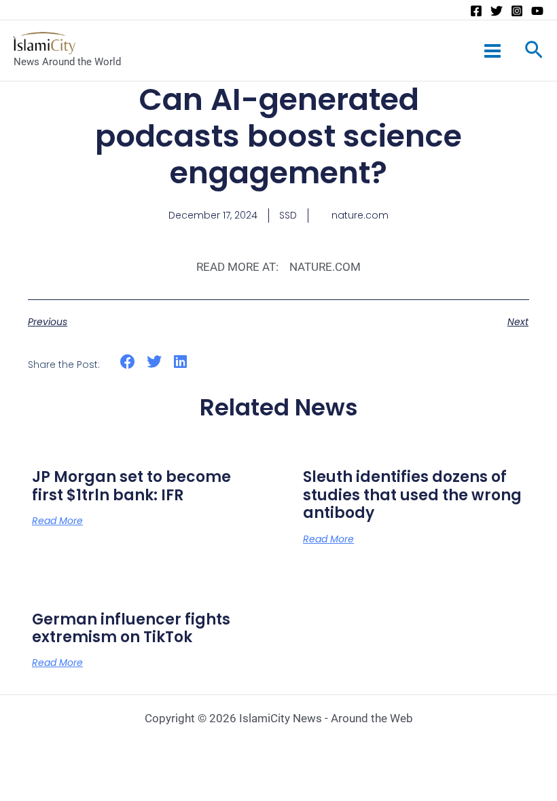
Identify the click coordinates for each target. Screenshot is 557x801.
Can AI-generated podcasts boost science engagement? (278, 136)
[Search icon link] (533, 52)
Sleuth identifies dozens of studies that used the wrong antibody (412, 494)
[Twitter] (496, 11)
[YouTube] (537, 11)
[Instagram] (517, 11)
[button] (128, 362)
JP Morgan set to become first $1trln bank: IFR (131, 485)
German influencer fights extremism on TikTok (131, 628)
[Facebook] (476, 11)
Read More (57, 520)
